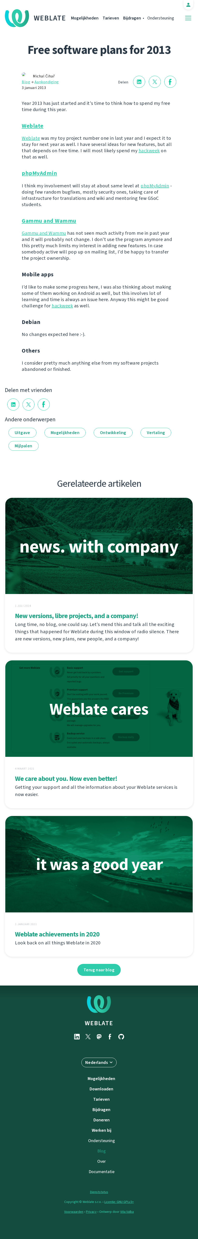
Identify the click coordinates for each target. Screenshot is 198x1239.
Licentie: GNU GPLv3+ (119, 1202)
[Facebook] (110, 1037)
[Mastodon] (99, 1037)
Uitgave (22, 433)
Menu (188, 18)
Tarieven (111, 18)
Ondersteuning (160, 18)
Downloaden (101, 1089)
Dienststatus (99, 1192)
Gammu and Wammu (49, 221)
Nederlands (96, 1062)
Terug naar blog (99, 970)
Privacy (91, 1211)
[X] (88, 1037)
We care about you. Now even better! (66, 778)
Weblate (50, 18)
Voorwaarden (73, 1211)
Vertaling (156, 433)
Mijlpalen (23, 446)
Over (101, 1161)
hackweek (149, 150)
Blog (26, 81)
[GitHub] (121, 1037)
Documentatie (101, 1172)
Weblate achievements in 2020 (57, 934)
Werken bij (101, 1130)
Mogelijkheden (85, 18)
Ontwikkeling (113, 433)
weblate (99, 1023)
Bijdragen (132, 18)
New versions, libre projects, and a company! (76, 615)
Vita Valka (127, 1211)
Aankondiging (47, 81)
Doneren (101, 1120)
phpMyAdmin (39, 173)
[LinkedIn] (76, 1037)
